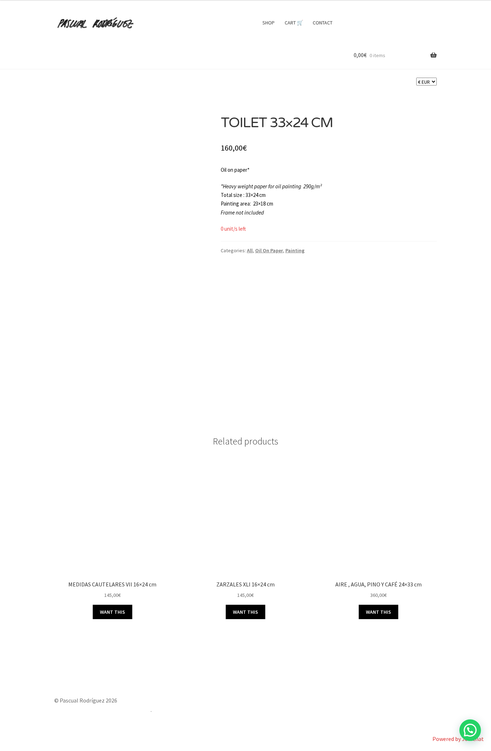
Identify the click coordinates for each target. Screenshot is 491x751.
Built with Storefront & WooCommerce (102, 709)
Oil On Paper (269, 250)
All (250, 250)
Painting (294, 250)
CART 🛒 (294, 22)
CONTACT (322, 22)
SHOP (268, 22)
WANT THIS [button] (112, 612)
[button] (470, 730)
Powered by (458, 738)
